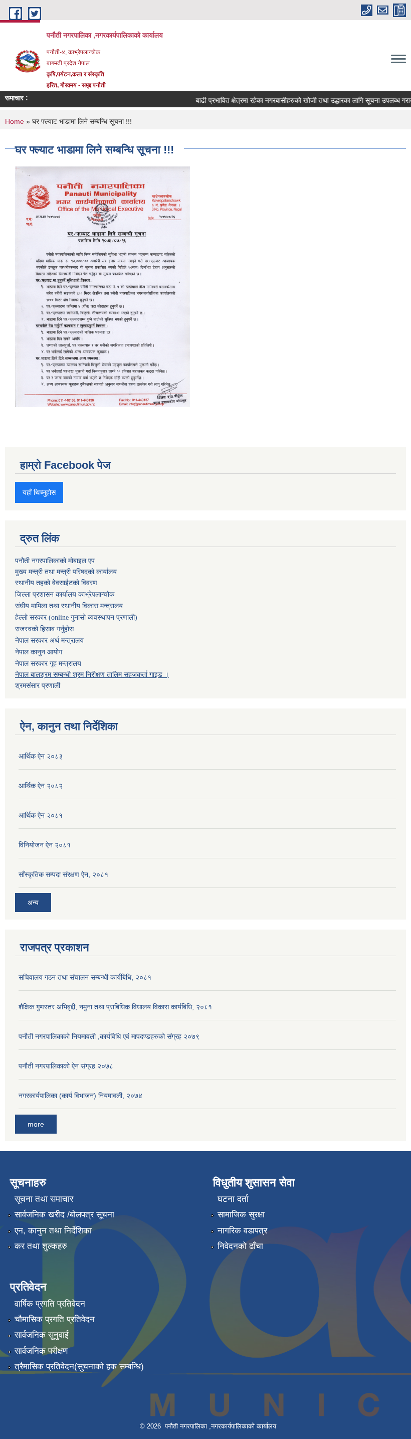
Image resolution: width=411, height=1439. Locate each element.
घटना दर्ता (233, 1199)
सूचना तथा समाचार (44, 1199)
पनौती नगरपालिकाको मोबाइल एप (55, 561)
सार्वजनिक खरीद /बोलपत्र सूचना (64, 1214)
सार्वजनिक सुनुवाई (42, 1335)
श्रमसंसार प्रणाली (37, 685)
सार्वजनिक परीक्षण (41, 1351)
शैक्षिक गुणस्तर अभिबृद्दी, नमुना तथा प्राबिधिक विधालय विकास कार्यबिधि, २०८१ (115, 1007)
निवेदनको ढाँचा (240, 1246)
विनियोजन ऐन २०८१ (45, 845)
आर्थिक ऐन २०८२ (41, 786)
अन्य (33, 902)
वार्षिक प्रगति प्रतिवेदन (50, 1304)
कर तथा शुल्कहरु (41, 1246)
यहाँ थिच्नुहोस (39, 492)
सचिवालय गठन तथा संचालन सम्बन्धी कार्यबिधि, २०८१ (85, 977)
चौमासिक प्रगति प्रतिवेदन (55, 1319)
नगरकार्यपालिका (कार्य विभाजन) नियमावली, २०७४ (80, 1096)
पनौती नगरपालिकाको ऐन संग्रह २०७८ (66, 1066)
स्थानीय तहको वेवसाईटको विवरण (56, 583)
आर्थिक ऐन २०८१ (41, 815)
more (36, 1124)
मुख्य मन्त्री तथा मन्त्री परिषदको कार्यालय (66, 572)
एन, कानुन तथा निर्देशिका (53, 1230)
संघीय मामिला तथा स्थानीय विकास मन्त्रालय (69, 606)
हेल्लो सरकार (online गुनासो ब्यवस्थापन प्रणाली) (76, 617)
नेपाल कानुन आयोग (38, 652)
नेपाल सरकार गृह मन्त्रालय (48, 663)
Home (14, 121)
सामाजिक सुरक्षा (241, 1214)
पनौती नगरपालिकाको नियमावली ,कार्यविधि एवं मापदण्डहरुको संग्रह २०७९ (109, 1036)
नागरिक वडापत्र (242, 1230)
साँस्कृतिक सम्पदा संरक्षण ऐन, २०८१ (63, 874)
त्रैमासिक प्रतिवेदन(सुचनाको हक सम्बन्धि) (79, 1366)
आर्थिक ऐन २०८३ (41, 756)
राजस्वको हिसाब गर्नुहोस (44, 629)
